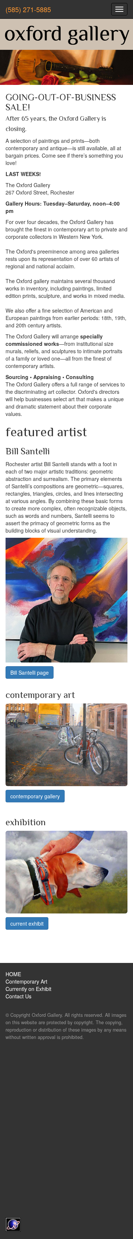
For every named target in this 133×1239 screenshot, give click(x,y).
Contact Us (18, 996)
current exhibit (27, 923)
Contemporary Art (26, 981)
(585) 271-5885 (28, 9)
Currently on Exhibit (28, 988)
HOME (13, 974)
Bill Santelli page (29, 672)
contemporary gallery (35, 796)
